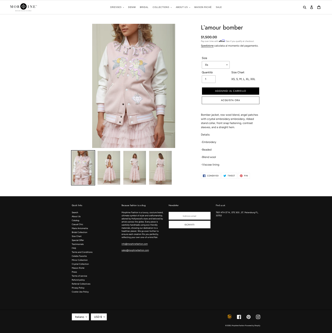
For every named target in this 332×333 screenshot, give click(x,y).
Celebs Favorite (79, 256)
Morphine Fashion (238, 325)
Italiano (79, 317)
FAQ (74, 248)
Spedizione (207, 45)
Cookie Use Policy (80, 292)
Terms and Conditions (82, 252)
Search (75, 212)
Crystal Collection (80, 264)
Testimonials (78, 244)
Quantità (207, 72)
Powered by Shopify (252, 325)
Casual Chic (77, 224)
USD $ (98, 317)
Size (204, 58)
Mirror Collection (80, 260)
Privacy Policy (78, 288)
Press (74, 272)
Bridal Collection (79, 232)
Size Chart (77, 236)
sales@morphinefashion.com (135, 250)
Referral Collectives (81, 284)
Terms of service (79, 276)
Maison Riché (78, 268)
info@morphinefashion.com (135, 244)
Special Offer (78, 240)
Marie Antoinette (80, 228)
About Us (76, 216)
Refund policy (78, 280)
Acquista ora (230, 100)
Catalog (75, 220)
